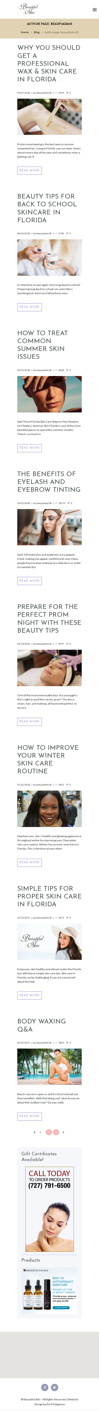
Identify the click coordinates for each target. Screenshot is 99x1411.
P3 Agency (58, 1404)
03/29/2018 (23, 643)
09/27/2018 (23, 92)
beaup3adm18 (44, 92)
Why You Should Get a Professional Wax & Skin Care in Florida (48, 64)
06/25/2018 (23, 370)
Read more (29, 170)
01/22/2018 (23, 784)
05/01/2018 (23, 503)
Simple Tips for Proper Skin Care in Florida (49, 897)
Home (25, 32)
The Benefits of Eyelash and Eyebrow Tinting (49, 482)
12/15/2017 (23, 917)
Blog (36, 32)
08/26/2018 (23, 233)
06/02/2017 (23, 1042)
